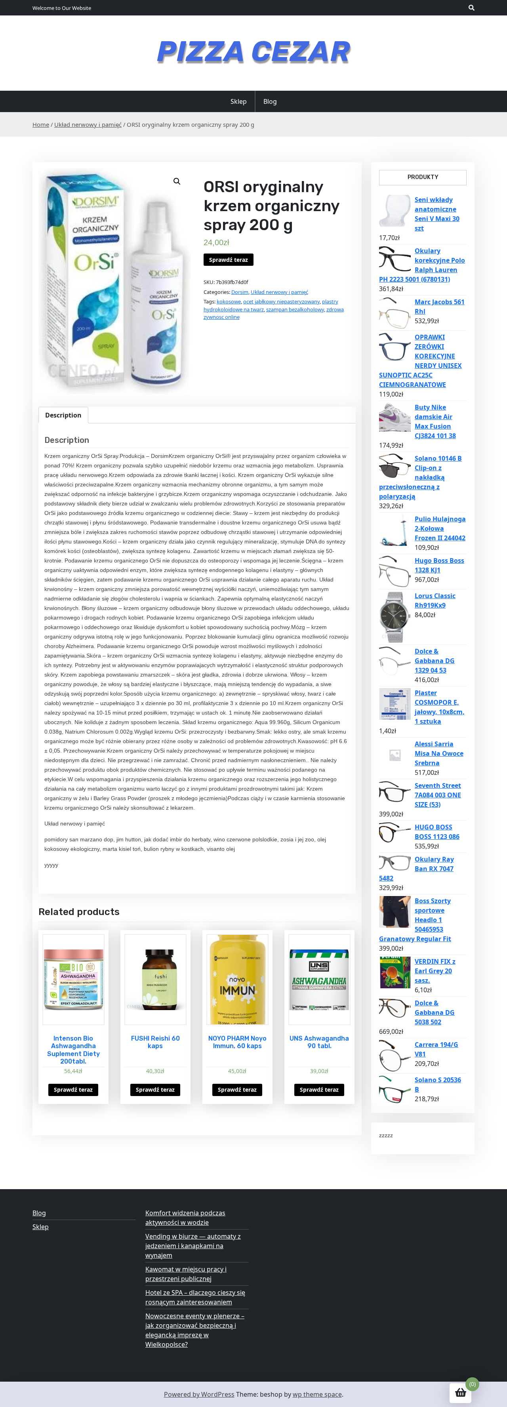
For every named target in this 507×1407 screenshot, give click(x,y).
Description (63, 415)
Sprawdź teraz (228, 259)
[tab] (63, 415)
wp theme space (317, 1394)
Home (40, 124)
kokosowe (229, 301)
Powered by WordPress (199, 1394)
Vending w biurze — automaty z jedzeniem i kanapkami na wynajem (193, 1246)
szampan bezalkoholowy (295, 309)
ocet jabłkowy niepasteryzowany (281, 301)
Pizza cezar (253, 51)
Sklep (239, 101)
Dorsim (239, 292)
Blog (270, 101)
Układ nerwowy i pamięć (88, 124)
